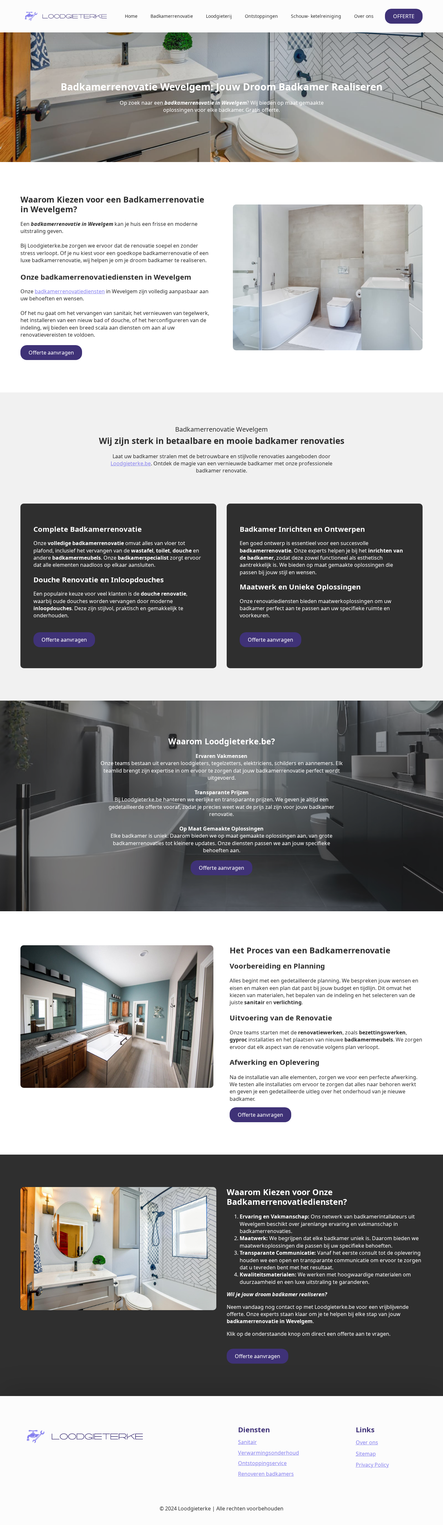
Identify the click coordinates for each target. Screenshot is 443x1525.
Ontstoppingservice (262, 1463)
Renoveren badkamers (266, 1473)
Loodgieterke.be (131, 463)
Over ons (364, 16)
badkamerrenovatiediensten (70, 291)
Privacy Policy (372, 1464)
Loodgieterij (219, 16)
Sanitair (247, 1442)
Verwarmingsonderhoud (268, 1452)
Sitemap (366, 1453)
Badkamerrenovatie (171, 16)
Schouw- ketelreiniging (316, 16)
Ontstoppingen (261, 16)
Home (131, 16)
